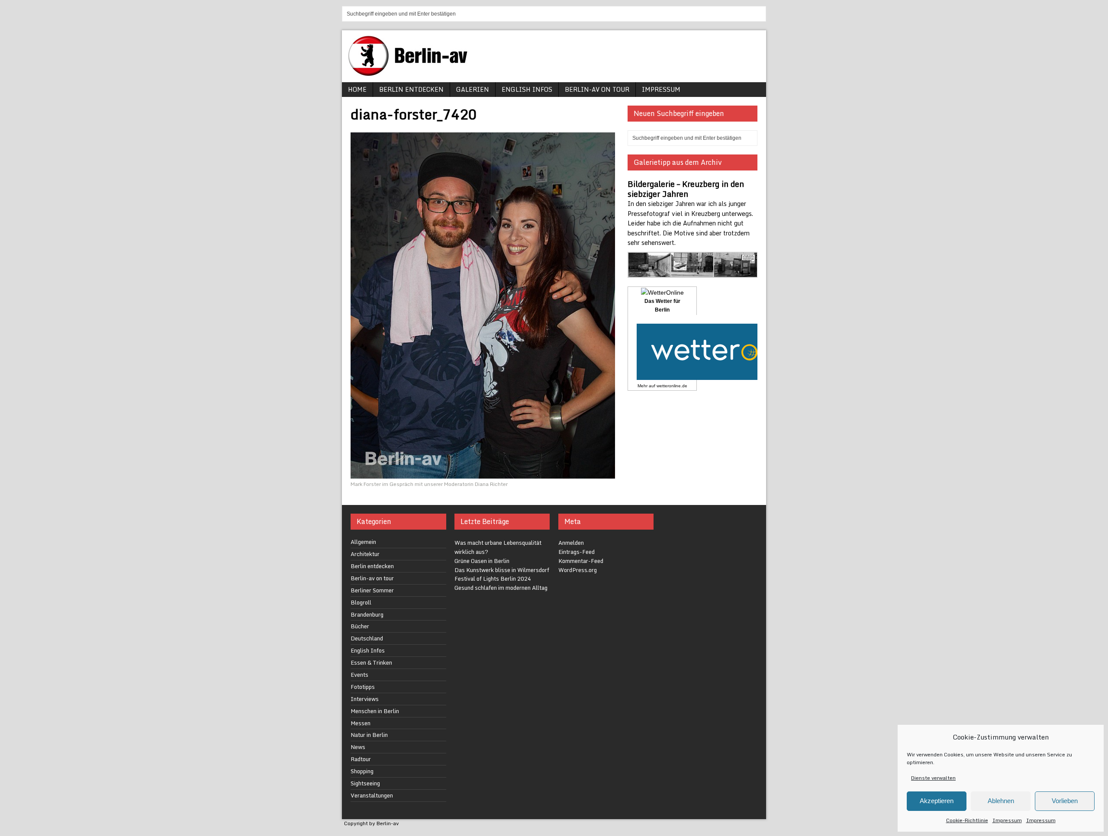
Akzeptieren (936, 800)
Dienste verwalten (933, 778)
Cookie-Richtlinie (967, 820)
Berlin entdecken (411, 89)
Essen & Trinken (371, 662)
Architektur (365, 554)
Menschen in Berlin (375, 711)
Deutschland (367, 638)
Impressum (1007, 820)
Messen (360, 723)
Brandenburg (367, 614)
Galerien (472, 89)
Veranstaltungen (372, 795)
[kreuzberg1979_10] (735, 273)
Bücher (360, 626)
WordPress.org (577, 570)
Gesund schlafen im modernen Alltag (501, 587)
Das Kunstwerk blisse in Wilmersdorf (501, 570)
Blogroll (361, 602)
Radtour (361, 759)
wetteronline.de (672, 385)
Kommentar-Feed (580, 561)
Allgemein (363, 542)
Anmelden (571, 542)
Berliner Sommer (372, 590)
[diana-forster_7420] (483, 473)
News (358, 747)
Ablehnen (1001, 800)
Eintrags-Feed (576, 551)
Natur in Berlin (369, 735)
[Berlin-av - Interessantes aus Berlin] (411, 73)
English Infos (527, 89)
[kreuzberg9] (692, 273)
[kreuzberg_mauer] (650, 273)
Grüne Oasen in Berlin (481, 561)
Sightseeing (365, 783)
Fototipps (363, 686)
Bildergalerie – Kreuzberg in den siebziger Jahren (686, 188)
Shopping (362, 771)
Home (357, 89)
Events (359, 674)
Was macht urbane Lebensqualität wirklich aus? (497, 547)
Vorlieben (1065, 800)
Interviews (365, 699)
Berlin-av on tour (597, 89)
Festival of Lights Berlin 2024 (492, 578)
